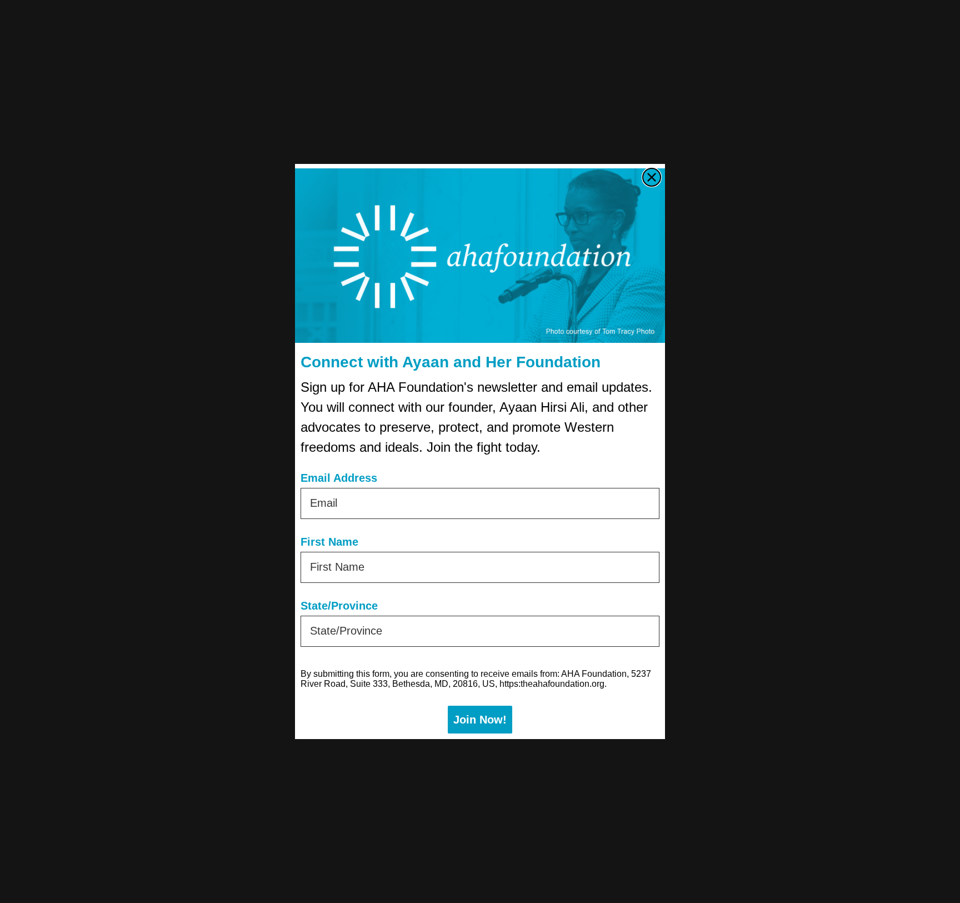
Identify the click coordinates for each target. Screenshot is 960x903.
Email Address (339, 478)
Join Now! (480, 720)
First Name (329, 542)
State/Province (339, 606)
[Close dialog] (652, 177)
